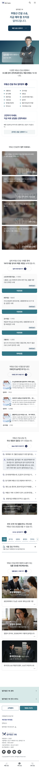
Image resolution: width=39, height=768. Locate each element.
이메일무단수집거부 (7, 716)
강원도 (18, 539)
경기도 (11, 539)
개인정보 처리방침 (7, 720)
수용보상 (8, 100)
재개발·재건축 (10, 103)
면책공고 (4, 723)
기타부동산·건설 (26, 106)
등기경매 (8, 94)
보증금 (24, 94)
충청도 (25, 539)
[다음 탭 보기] (37, 539)
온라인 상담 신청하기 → (19, 132)
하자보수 (8, 106)
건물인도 (8, 91)
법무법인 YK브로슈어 (8, 727)
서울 (4, 539)
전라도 (32, 539)
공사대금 (24, 91)
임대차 (24, 100)
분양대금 (8, 97)
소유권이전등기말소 (27, 97)
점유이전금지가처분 (27, 103)
